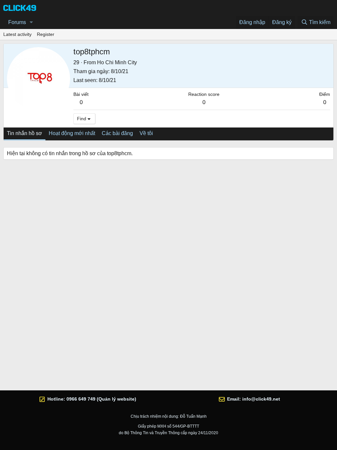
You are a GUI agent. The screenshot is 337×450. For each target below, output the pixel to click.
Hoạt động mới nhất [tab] (72, 133)
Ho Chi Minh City (117, 62)
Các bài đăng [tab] (117, 133)
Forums (17, 22)
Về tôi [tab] (146, 133)
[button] (31, 22)
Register (45, 34)
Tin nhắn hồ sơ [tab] (24, 133)
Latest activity (17, 34)
